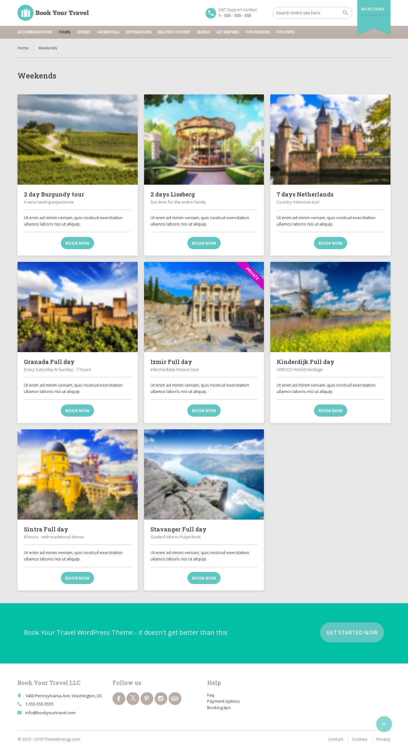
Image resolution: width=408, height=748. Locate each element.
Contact (335, 739)
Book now (77, 243)
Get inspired (227, 32)
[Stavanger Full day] (204, 474)
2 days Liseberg (172, 194)
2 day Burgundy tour (54, 194)
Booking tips (219, 707)
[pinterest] (147, 698)
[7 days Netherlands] (330, 139)
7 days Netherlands (305, 194)
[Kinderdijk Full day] (330, 307)
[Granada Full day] (78, 307)
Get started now (352, 632)
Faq (210, 695)
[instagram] (161, 698)
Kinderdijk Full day (305, 362)
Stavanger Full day (178, 529)
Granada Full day (49, 362)
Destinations (138, 32)
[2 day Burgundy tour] (78, 139)
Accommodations (35, 32)
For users (285, 32)
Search (203, 32)
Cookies (360, 739)
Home (23, 48)
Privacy (383, 739)
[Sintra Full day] (78, 474)
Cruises (83, 32)
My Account (372, 9)
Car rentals (108, 32)
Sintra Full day (46, 529)
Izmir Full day (171, 362)
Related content (173, 32)
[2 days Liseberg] (204, 139)
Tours (64, 32)
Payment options (223, 701)
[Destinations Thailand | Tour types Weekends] (53, 13)
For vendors (257, 32)
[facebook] (119, 698)
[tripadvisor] (175, 698)
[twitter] (133, 698)
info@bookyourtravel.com (50, 712)
